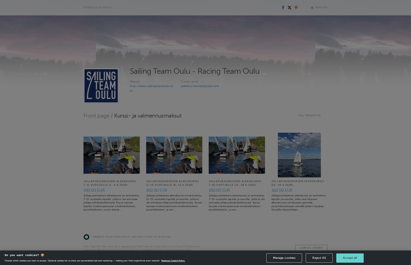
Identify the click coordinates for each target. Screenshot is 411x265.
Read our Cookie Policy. (173, 260)
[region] (205, 257)
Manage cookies (284, 257)
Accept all (350, 257)
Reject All (319, 257)
